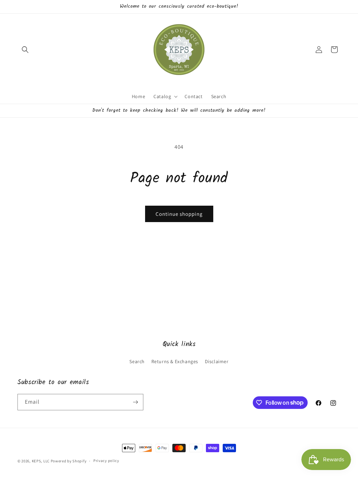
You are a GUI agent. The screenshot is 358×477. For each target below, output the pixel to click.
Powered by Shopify (69, 460)
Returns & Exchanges (174, 361)
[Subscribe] (135, 402)
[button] (25, 49)
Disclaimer (217, 361)
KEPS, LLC (41, 460)
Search (137, 361)
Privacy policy (106, 460)
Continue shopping (179, 214)
